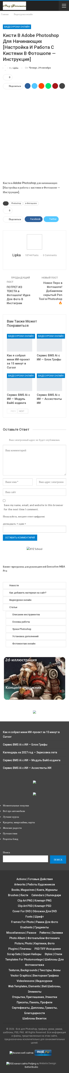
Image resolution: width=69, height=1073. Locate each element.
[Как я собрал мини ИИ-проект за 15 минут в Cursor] (19, 342)
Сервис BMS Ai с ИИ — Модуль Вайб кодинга (31, 760)
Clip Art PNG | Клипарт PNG (34, 900)
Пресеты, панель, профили (34, 1002)
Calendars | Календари (46, 895)
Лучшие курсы (11, 816)
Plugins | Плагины (19, 948)
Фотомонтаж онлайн (23, 643)
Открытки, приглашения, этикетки (34, 997)
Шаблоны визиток (34, 1018)
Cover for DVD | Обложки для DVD (34, 911)
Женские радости (12, 827)
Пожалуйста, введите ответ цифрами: (24, 516)
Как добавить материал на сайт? (27, 592)
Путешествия (10, 833)
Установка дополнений (25, 636)
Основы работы (21, 622)
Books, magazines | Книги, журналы (35, 889)
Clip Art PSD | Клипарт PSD (34, 905)
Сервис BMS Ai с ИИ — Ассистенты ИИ (27, 767)
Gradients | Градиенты (34, 927)
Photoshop (16, 203)
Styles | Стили (53, 954)
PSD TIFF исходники (47, 948)
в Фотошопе (31, 203)
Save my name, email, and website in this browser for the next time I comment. (33, 507)
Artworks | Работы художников (34, 884)
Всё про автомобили (14, 811)
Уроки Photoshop (21, 629)
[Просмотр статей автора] (34, 242)
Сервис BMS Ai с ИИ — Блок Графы (25, 744)
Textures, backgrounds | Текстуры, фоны (35, 970)
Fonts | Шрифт (34, 916)
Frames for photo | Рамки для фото (34, 922)
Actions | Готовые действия (34, 879)
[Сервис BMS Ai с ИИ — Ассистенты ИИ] (49, 382)
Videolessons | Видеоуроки (34, 980)
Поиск (6, 852)
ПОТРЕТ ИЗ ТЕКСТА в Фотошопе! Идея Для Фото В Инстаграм (18, 295)
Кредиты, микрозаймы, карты (19, 822)
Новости (14, 585)
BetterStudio (31, 1067)
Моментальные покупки (16, 805)
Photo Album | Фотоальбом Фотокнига (34, 938)
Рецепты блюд (10, 838)
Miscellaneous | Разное (21, 932)
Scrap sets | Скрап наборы (24, 954)
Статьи (13, 607)
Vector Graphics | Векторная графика (35, 975)
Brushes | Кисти (18, 895)
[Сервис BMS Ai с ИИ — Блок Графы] (49, 342)
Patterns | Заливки (51, 932)
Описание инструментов (26, 614)
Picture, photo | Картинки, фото (35, 943)
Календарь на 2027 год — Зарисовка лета (30, 752)
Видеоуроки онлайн (17, 26)
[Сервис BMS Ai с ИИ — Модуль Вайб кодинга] (19, 382)
